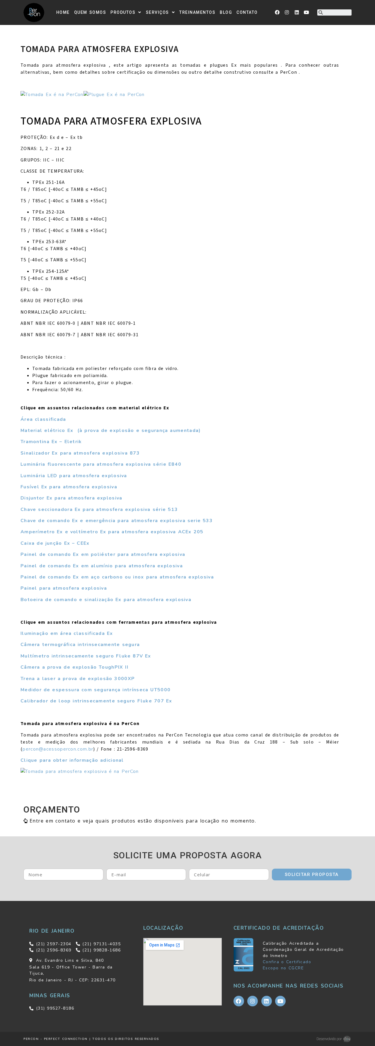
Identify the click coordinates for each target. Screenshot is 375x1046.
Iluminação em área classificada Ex (67, 633)
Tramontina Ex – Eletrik (51, 441)
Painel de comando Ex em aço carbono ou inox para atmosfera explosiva (117, 577)
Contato (247, 12)
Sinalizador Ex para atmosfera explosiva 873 (80, 453)
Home (63, 12)
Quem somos (90, 12)
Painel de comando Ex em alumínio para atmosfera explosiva (102, 566)
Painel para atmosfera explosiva (64, 588)
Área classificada (43, 419)
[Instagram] (287, 12)
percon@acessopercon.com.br (58, 749)
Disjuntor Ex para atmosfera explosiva (71, 498)
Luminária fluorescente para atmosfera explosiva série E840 (101, 464)
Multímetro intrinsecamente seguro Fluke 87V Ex (86, 656)
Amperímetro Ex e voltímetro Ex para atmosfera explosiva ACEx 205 (112, 532)
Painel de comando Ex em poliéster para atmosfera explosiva (103, 554)
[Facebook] (277, 12)
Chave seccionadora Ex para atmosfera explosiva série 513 (99, 509)
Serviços (157, 12)
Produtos (122, 12)
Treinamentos (197, 12)
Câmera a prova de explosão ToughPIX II (74, 667)
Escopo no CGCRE (283, 968)
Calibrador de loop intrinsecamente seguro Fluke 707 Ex (96, 701)
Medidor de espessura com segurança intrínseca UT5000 (96, 690)
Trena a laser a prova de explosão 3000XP (78, 678)
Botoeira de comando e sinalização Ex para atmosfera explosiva (106, 599)
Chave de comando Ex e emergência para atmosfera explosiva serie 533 (117, 520)
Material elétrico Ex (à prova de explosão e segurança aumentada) (111, 430)
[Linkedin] (297, 12)
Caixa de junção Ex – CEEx (55, 543)
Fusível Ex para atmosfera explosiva (69, 487)
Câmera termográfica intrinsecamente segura (80, 644)
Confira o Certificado (287, 962)
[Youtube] (306, 12)
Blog (226, 12)
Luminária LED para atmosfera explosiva (74, 475)
